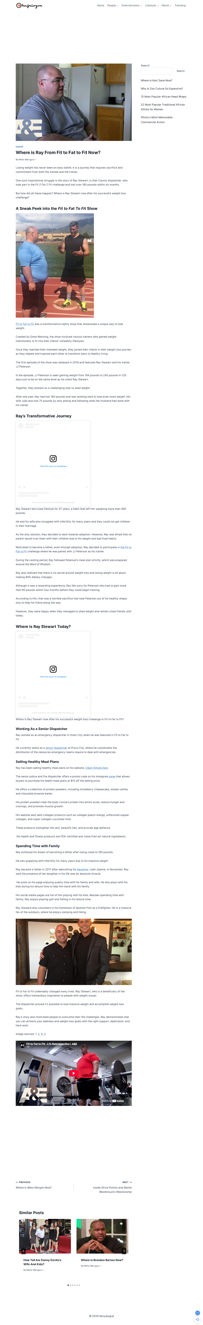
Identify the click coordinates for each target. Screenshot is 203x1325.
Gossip (19, 147)
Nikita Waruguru (27, 159)
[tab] (68, 1285)
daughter (82, 869)
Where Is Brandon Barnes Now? (102, 1260)
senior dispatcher (56, 747)
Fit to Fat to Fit (25, 324)
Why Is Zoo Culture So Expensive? (162, 88)
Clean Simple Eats (96, 767)
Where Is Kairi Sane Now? (156, 80)
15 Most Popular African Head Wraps (163, 96)
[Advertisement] (101, 31)
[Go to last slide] (23, 1251)
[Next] (124, 1251)
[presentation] (45, 1236)
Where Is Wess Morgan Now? (34, 1185)
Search (145, 65)
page (111, 776)
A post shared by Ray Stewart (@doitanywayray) (53, 502)
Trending (180, 5)
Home (100, 5)
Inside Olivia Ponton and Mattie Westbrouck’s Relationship (112, 1187)
